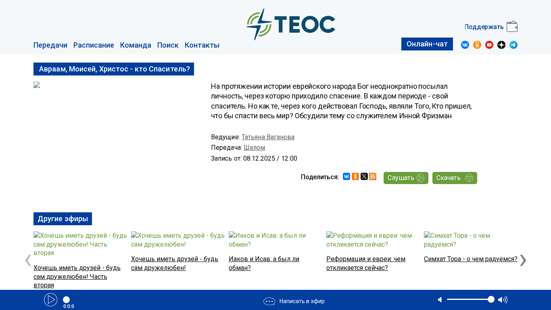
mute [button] (440, 299)
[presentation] (27, 258)
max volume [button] (502, 300)
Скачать (448, 178)
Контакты (202, 45)
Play (50, 299)
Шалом (254, 147)
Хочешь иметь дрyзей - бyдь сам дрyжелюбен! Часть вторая (77, 276)
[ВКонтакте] (346, 176)
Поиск (168, 45)
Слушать (401, 178)
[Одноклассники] (355, 176)
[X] (364, 176)
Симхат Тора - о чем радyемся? (471, 259)
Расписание (93, 45)
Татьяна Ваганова (268, 137)
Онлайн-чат (427, 44)
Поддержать (484, 27)
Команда (135, 45)
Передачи (50, 45)
